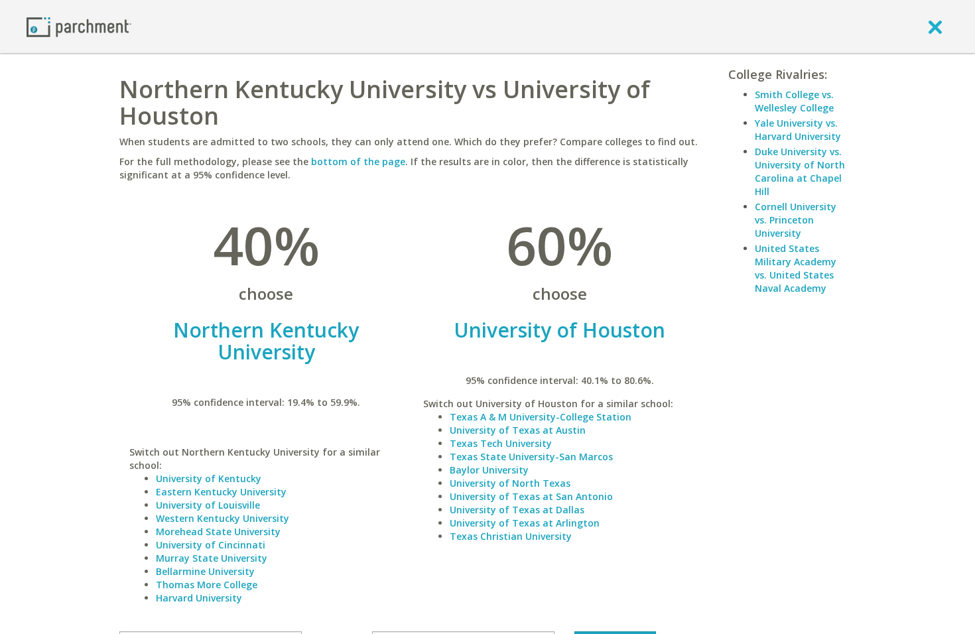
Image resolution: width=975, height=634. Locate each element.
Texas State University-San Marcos (531, 456)
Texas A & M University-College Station (540, 417)
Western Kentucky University (222, 518)
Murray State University (211, 558)
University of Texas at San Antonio (531, 496)
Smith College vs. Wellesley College (794, 101)
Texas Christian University (511, 536)
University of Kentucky (208, 478)
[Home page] (79, 26)
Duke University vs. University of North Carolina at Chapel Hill (800, 171)
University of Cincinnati (210, 545)
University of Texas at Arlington (525, 523)
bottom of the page (358, 161)
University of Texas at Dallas (517, 509)
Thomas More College (206, 584)
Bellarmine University (205, 571)
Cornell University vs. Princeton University (795, 219)
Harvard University (199, 598)
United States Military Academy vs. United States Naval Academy (795, 268)
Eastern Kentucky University (221, 491)
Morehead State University (218, 531)
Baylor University (489, 470)
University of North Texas (510, 483)
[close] (935, 26)
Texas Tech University (501, 443)
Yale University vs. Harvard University (798, 130)
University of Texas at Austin (518, 430)
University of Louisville (208, 505)
